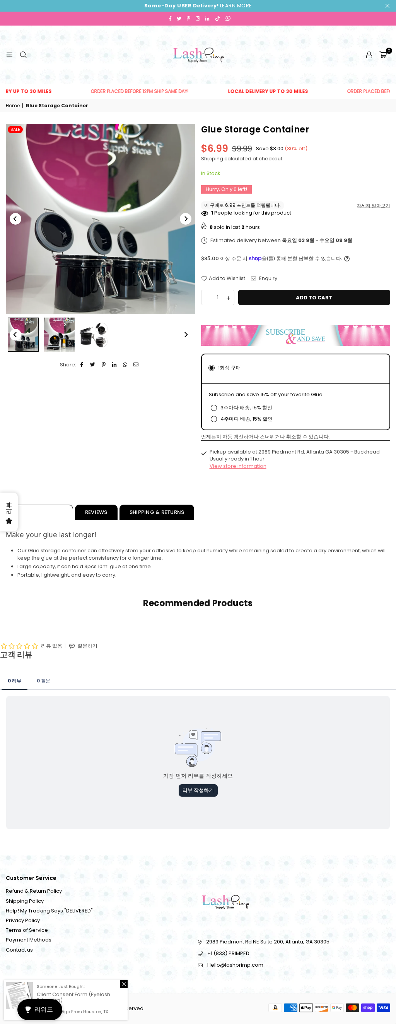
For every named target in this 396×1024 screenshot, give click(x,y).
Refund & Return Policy (34, 891)
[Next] (185, 219)
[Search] (23, 54)
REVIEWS (96, 512)
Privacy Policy (23, 920)
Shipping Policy (25, 901)
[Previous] (15, 219)
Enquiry (267, 278)
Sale (15, 129)
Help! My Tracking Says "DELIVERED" (49, 910)
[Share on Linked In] (115, 364)
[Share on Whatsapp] (125, 364)
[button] (383, 55)
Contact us (19, 950)
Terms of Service (27, 930)
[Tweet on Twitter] (93, 364)
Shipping (212, 158)
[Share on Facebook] (82, 364)
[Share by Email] (136, 364)
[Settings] (369, 55)
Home (13, 106)
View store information (238, 466)
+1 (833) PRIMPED (228, 953)
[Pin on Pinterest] (104, 364)
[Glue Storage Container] (23, 334)
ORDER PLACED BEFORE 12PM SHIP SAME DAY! (119, 91)
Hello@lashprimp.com (235, 965)
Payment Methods (28, 939)
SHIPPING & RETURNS (157, 512)
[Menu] (9, 54)
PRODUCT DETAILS (39, 512)
